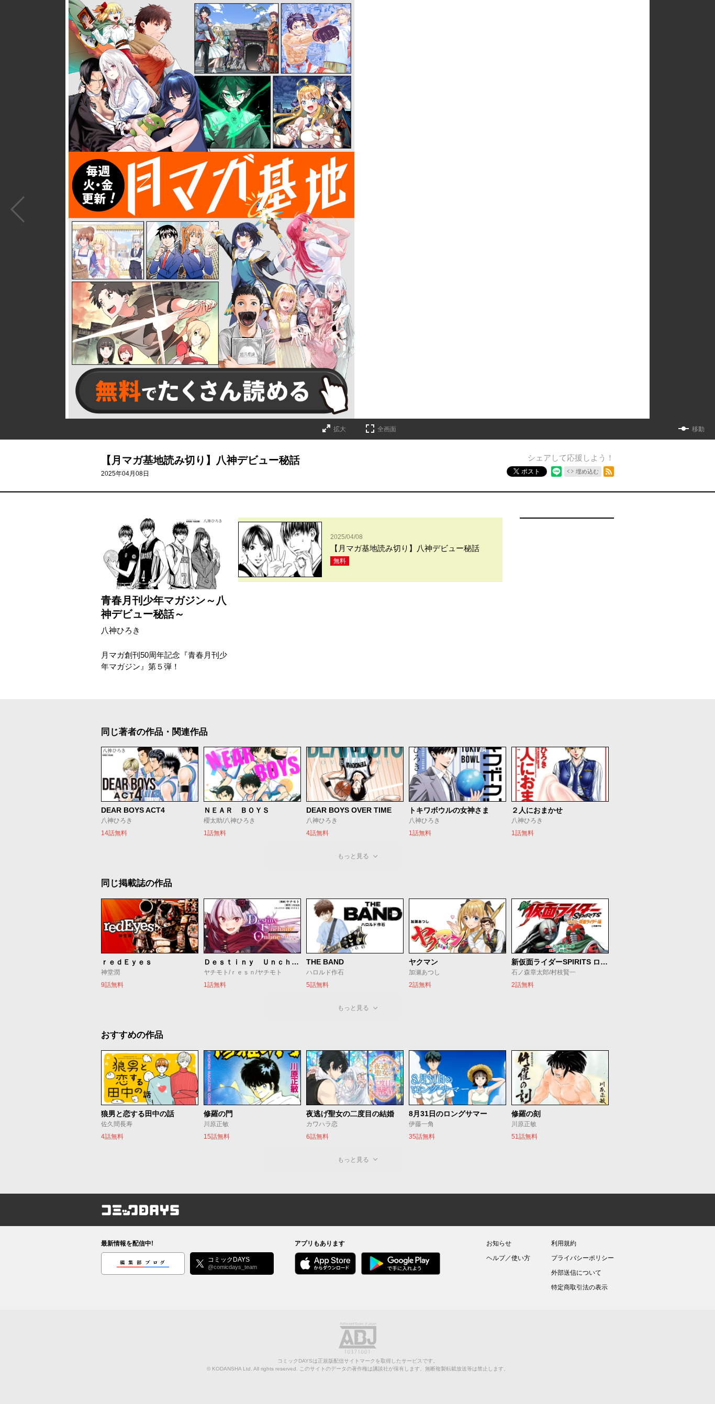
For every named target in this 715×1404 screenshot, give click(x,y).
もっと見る (353, 856)
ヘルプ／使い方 (508, 1258)
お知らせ (498, 1243)
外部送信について (576, 1272)
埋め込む (587, 471)
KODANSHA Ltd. (232, 1369)
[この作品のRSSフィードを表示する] (609, 471)
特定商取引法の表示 (579, 1287)
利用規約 (563, 1243)
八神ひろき (120, 630)
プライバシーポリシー (582, 1258)
